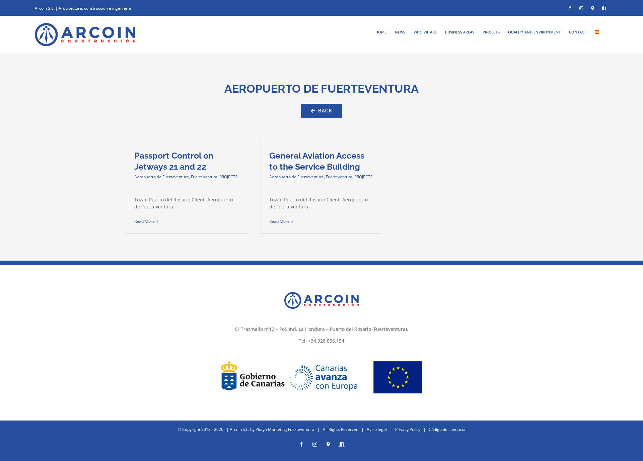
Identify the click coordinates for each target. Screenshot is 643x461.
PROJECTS (228, 177)
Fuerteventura (204, 177)
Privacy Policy (407, 429)
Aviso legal (377, 429)
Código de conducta (447, 429)
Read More (144, 221)
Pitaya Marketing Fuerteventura (285, 429)
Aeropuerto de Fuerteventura (161, 177)
